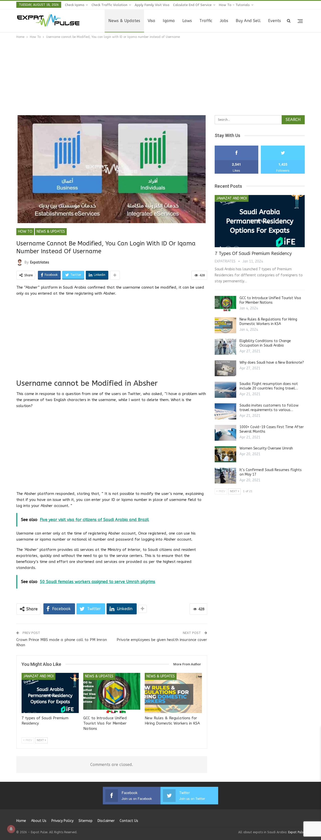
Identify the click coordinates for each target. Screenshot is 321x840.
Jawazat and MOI (38, 676)
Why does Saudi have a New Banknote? (271, 362)
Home (21, 821)
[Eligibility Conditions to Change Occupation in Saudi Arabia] (225, 347)
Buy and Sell (248, 20)
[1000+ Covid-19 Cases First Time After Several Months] (225, 433)
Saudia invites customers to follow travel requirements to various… (268, 407)
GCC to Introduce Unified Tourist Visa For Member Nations (270, 300)
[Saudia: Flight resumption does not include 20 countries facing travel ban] (225, 390)
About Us (38, 821)
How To (25, 231)
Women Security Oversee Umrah (266, 448)
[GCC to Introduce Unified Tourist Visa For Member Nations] (111, 693)
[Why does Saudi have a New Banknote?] (225, 368)
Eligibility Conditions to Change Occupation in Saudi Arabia (265, 343)
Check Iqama (74, 5)
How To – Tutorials (234, 5)
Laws (187, 20)
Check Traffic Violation (109, 5)
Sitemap (85, 821)
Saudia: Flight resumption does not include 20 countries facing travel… (268, 386)
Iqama (169, 20)
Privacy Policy (62, 821)
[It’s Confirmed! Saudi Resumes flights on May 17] (225, 476)
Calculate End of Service (192, 5)
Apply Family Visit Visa (152, 5)
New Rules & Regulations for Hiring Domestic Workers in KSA (268, 321)
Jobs (224, 20)
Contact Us (129, 821)
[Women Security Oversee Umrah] (225, 454)
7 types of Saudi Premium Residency (253, 253)
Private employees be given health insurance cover (162, 639)
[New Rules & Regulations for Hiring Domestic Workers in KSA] (173, 693)
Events (274, 20)
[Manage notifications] (11, 829)
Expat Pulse (296, 832)
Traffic (205, 20)
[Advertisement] (160, 77)
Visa (151, 20)
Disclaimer (106, 821)
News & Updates (124, 20)
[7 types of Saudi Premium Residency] (50, 693)
